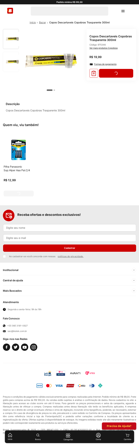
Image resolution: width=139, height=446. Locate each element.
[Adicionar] (19, 193)
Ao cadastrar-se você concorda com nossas (46, 256)
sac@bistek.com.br (17, 331)
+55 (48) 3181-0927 (17, 325)
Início (10, 439)
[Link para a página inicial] (33, 22)
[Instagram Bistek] (33, 347)
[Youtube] (24, 347)
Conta (98, 439)
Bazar (42, 22)
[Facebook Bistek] (6, 347)
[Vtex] (90, 373)
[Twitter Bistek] (15, 347)
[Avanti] (75, 373)
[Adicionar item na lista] (93, 73)
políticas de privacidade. (70, 256)
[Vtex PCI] (60, 373)
